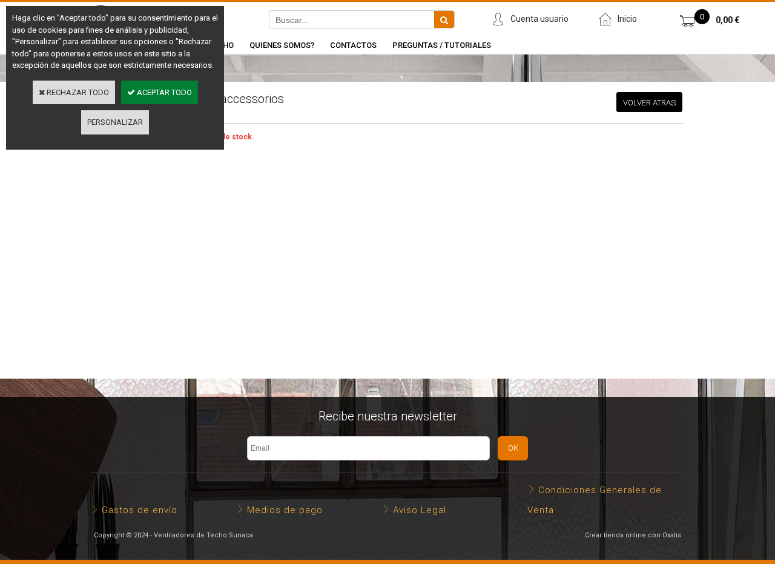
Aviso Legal (419, 510)
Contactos (353, 45)
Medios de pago (285, 510)
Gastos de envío (139, 510)
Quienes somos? (281, 45)
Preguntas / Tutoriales (441, 45)
